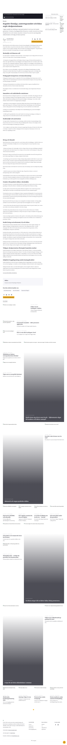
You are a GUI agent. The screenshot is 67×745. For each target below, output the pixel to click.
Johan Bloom (12, 732)
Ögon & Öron (41, 695)
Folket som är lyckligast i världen (50, 17)
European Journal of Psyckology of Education (13, 282)
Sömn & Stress (10, 680)
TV (42, 726)
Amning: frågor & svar (25, 697)
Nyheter (43, 724)
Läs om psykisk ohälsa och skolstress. (10, 272)
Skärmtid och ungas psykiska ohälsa (17, 501)
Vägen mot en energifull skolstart (12, 374)
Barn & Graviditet (16, 290)
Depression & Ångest (25, 290)
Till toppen (34, 740)
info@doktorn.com (15, 735)
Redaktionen (31, 726)
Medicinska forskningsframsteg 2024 (8, 698)
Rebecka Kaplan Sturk (12, 730)
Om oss (30, 724)
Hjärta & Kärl (31, 598)
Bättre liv (36, 304)
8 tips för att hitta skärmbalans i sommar (18, 683)
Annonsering (31, 727)
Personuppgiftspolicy (32, 729)
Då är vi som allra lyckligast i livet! (26, 332)
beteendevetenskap (7, 290)
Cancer (8, 695)
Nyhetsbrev (44, 729)
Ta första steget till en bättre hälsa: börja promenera (43, 601)
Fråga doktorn (44, 727)
